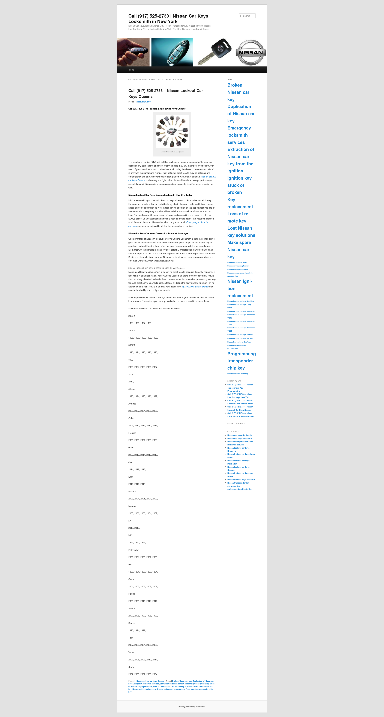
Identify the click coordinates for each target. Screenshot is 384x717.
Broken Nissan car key (182, 681)
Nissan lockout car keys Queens (150, 681)
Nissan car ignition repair (237, 262)
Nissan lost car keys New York (239, 342)
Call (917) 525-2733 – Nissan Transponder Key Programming (240, 387)
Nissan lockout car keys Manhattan (241, 311)
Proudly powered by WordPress (192, 706)
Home (131, 69)
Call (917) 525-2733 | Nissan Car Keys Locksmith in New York (168, 18)
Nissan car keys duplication (238, 266)
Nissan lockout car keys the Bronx (240, 338)
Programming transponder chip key (241, 360)
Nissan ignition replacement (144, 689)
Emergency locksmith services (145, 683)
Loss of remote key (161, 686)
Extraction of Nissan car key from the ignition (179, 683)
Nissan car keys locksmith (237, 269)
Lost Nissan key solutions (182, 686)
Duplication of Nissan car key (241, 113)
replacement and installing (237, 373)
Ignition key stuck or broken (239, 185)
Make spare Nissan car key (239, 249)
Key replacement (145, 686)
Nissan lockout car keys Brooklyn (240, 301)
